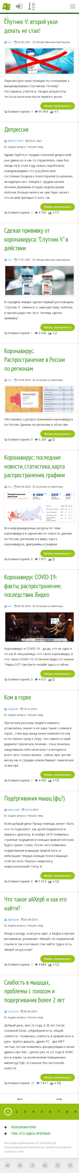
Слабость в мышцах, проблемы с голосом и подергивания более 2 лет (34, 991)
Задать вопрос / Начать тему (25, 147)
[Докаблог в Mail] (70, 1165)
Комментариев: (20, 111)
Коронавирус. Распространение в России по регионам (34, 360)
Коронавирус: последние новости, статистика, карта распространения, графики (34, 466)
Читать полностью (57, 106)
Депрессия (16, 129)
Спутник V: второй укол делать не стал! (31, 26)
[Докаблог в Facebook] (32, 1165)
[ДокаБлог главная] (6, 6)
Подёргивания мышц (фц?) (34, 798)
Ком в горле (17, 697)
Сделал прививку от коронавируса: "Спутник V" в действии (36, 239)
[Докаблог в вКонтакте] (7, 1165)
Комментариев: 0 (20, 439)
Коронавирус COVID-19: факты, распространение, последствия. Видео (32, 586)
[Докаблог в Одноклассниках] (57, 1165)
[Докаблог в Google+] (45, 1165)
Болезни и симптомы (49, 380)
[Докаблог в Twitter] (20, 1165)
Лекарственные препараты (53, 42)
